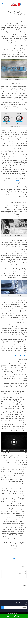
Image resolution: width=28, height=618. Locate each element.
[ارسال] (2, 607)
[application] (14, 442)
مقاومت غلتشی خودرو (17, 180)
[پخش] (25, 450)
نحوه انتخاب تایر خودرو (18, 355)
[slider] (15, 450)
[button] (26, 4)
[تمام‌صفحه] (3, 450)
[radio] (18, 551)
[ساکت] (5, 450)
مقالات (24, 9)
